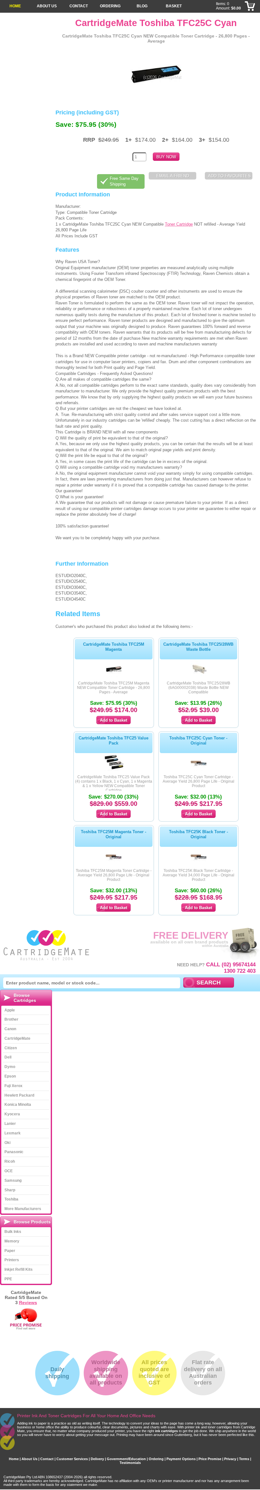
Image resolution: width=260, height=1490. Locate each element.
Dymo (9, 1067)
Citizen (10, 1048)
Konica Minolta (17, 1104)
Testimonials (130, 1463)
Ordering (110, 6)
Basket (174, 6)
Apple (9, 1010)
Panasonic (13, 1152)
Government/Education (126, 1459)
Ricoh (9, 1161)
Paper (9, 1250)
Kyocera (12, 1114)
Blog (142, 6)
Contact (78, 6)
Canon (10, 1029)
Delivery (97, 1459)
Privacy (230, 1459)
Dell (7, 1057)
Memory (11, 1241)
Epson (10, 1076)
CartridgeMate (46, 945)
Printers (11, 1260)
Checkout (250, 6)
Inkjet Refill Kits (18, 1269)
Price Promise (209, 1459)
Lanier (10, 1123)
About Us (47, 6)
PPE (8, 1279)
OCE (8, 1171)
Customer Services (72, 1459)
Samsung (13, 1180)
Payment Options (181, 1459)
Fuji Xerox (13, 1086)
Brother (11, 1019)
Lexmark (12, 1133)
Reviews (28, 1302)
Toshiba (11, 1199)
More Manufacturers (22, 1209)
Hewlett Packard (19, 1095)
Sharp (9, 1190)
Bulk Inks (12, 1231)
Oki (7, 1142)
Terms (244, 1459)
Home (15, 6)
